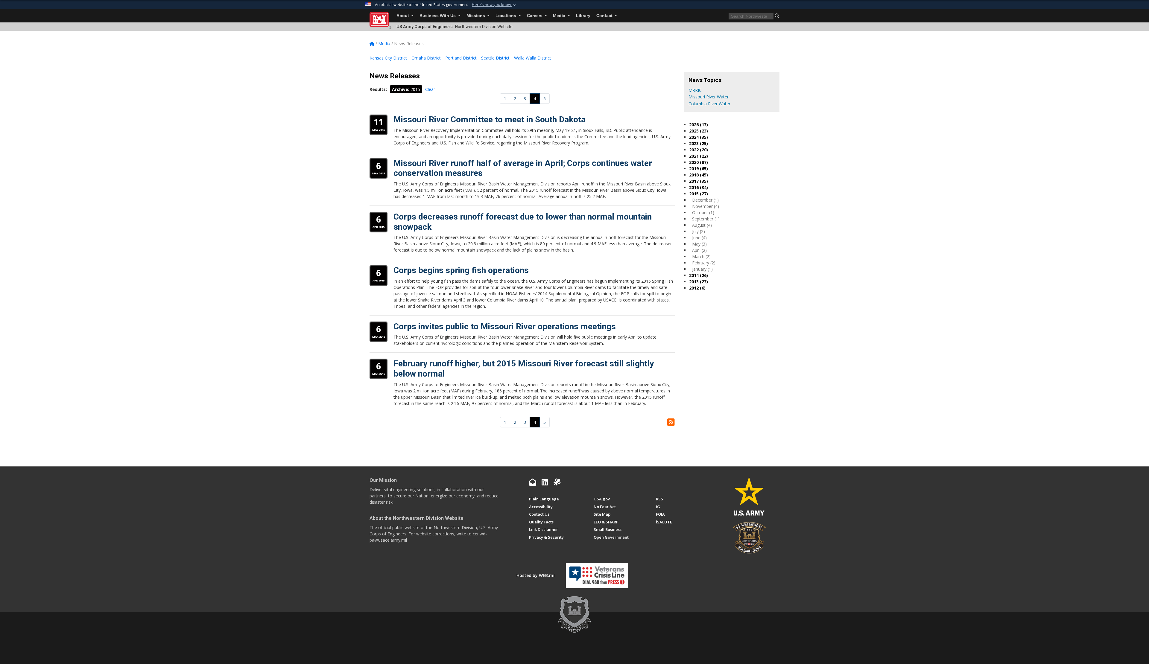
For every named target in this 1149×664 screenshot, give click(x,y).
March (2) (701, 256)
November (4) (705, 206)
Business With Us (438, 15)
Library (583, 15)
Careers (535, 15)
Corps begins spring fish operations (461, 270)
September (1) (706, 219)
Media (559, 15)
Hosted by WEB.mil (536, 575)
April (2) (699, 250)
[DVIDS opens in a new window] (556, 482)
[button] (494, 5)
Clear (430, 89)
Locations (506, 15)
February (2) (703, 263)
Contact (605, 15)
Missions (476, 15)
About (403, 15)
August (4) (702, 225)
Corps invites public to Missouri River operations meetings (504, 326)
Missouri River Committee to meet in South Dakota (489, 119)
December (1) (705, 200)
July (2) (698, 231)
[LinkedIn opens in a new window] (545, 482)
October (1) (703, 212)
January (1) (702, 269)
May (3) (699, 244)
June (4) (699, 237)
